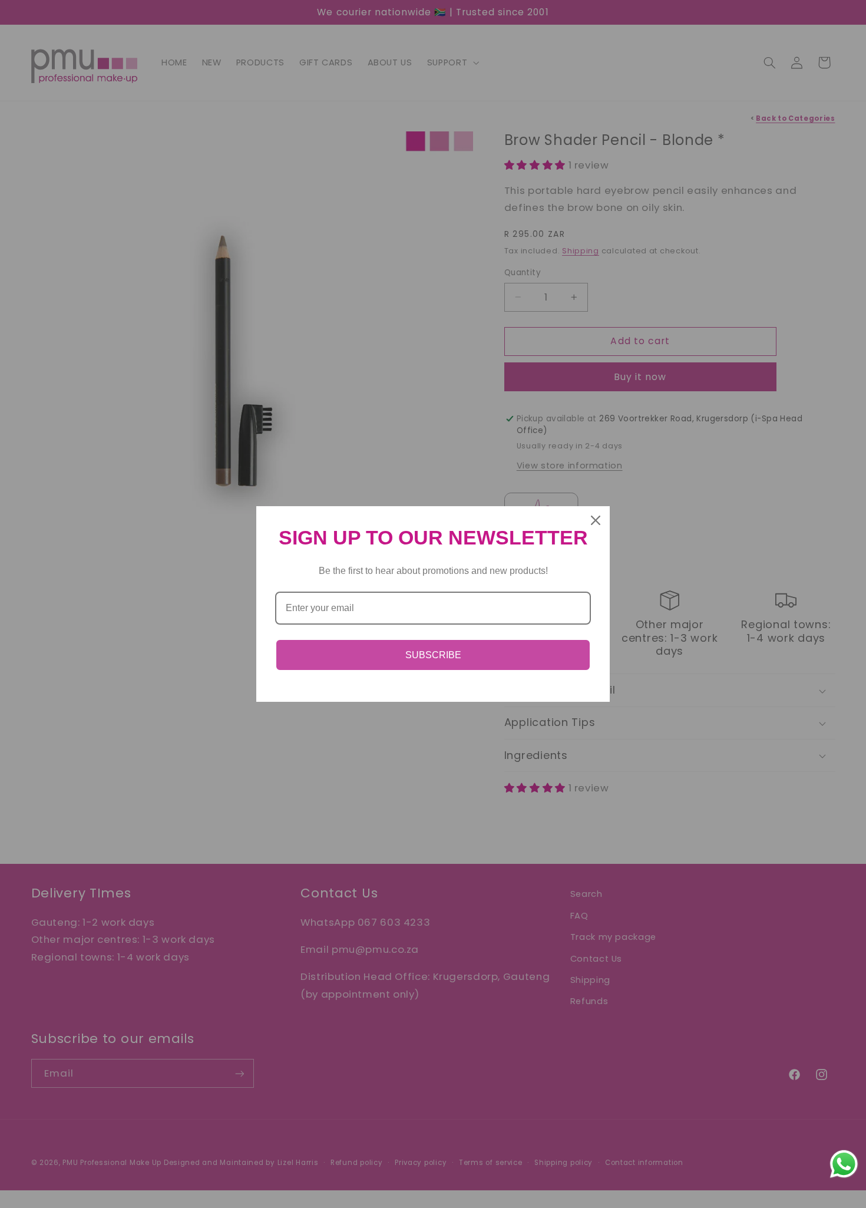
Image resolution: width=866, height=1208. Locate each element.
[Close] (595, 520)
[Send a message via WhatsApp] (844, 1164)
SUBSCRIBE (433, 655)
